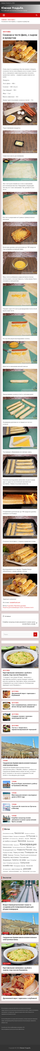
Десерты (21, 838)
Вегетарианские (13, 838)
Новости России (24, 850)
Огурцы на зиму (7, 852)
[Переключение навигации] (3, 15)
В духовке (10, 605)
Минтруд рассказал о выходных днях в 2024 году (24, 796)
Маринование (7, 847)
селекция (5, 871)
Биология (19, 833)
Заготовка (7, 32)
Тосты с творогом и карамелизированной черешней (24, 728)
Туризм (5, 760)
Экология (29, 866)
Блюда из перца (8, 836)
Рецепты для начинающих (11, 607)
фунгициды (33, 871)
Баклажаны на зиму (8, 833)
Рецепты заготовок (11, 857)
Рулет (21, 607)
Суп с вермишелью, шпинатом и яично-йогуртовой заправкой (24, 706)
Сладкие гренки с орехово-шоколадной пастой (22, 717)
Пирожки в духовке (20, 605)
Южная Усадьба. (12, 7)
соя (21, 871)
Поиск (35, 634)
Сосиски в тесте (28, 607)
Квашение (16, 845)
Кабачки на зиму (8, 845)
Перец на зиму (18, 852)
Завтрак (27, 838)
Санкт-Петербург (31, 860)
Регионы (17, 855)
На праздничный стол (9, 850)
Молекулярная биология (19, 847)
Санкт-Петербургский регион (11, 863)
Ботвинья (8, 616)
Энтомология (7, 869)
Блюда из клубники (30, 833)
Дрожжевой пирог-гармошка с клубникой (20, 998)
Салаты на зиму (19, 860)
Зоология (30, 841)
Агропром (6, 900)
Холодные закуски (19, 866)
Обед (35, 850)
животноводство (16, 869)
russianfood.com (15, 602)
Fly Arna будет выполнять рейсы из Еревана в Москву (24, 784)
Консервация (28, 844)
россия (27, 868)
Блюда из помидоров (19, 836)
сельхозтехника (14, 871)
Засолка (22, 841)
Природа (10, 855)
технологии (26, 871)
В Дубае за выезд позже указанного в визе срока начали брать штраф (19, 623)
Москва (29, 847)
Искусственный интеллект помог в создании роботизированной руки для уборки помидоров (18, 907)
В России (30, 836)
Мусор (34, 847)
